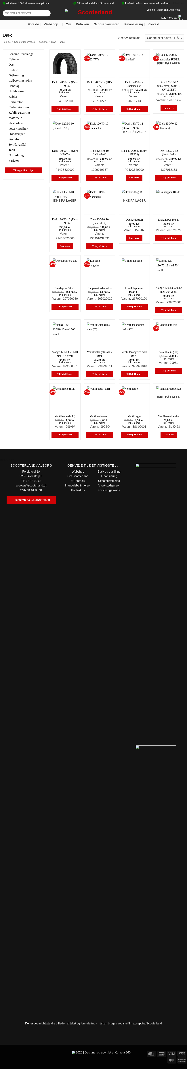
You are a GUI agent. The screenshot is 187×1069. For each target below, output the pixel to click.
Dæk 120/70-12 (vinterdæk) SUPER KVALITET (168, 86)
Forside (33, 24)
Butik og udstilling (109, 471)
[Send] (47, 13)
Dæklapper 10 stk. (168, 219)
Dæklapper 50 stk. (65, 288)
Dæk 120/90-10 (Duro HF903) (65, 152)
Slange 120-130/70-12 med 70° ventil (169, 289)
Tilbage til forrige (23, 170)
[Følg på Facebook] (3, 1053)
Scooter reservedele (24, 42)
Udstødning (16, 155)
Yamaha (43, 42)
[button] (172, 18)
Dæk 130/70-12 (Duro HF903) (134, 152)
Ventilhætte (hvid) (65, 416)
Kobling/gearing (19, 112)
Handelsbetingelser (78, 485)
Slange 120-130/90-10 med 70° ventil (65, 353)
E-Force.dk (78, 480)
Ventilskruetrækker (169, 416)
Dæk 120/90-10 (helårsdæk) (99, 152)
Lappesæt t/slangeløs (100, 288)
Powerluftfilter (18, 128)
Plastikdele (16, 123)
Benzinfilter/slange (21, 54)
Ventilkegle (134, 416)
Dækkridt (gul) (134, 219)
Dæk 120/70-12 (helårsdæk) (134, 84)
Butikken (82, 24)
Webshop (51, 24)
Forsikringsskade (109, 490)
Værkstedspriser (109, 485)
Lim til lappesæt (134, 288)
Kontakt (153, 24)
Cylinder (14, 59)
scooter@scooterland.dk (31, 485)
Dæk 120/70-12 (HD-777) (99, 84)
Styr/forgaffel (17, 144)
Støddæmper (17, 133)
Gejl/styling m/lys (20, 80)
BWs (53, 42)
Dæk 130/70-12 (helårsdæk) (169, 152)
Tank (12, 150)
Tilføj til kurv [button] (64, 109)
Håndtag (14, 86)
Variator (14, 160)
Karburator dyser (20, 107)
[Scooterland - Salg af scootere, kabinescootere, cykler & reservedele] (93, 13)
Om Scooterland (77, 476)
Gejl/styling (16, 75)
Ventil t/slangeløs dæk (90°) (134, 353)
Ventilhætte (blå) (168, 352)
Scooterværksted (107, 24)
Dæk (11, 64)
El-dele (13, 70)
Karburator (16, 102)
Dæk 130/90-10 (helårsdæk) (99, 221)
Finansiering (133, 24)
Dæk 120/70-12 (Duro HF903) (65, 84)
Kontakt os (78, 490)
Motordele (15, 118)
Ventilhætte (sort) (99, 416)
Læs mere (168, 108)
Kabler (13, 96)
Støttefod (14, 139)
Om (68, 24)
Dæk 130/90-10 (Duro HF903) (65, 221)
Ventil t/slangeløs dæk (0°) (99, 353)
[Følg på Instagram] (10, 1053)
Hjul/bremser (17, 91)
